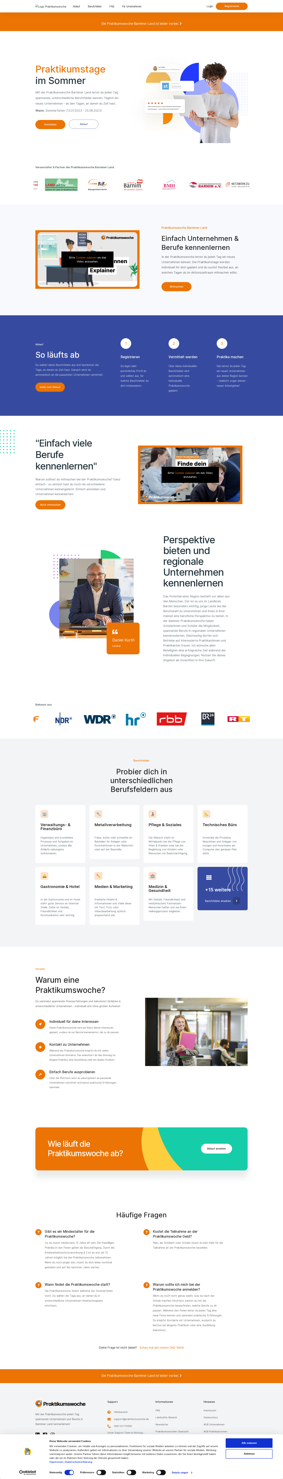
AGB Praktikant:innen (215, 1431)
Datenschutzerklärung (78, 1462)
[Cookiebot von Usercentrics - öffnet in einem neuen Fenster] (27, 1472)
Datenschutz (211, 1417)
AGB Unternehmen (214, 1424)
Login (210, 6)
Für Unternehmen (131, 6)
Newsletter (161, 1424)
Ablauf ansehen (216, 1148)
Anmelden (50, 124)
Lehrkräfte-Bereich (166, 1417)
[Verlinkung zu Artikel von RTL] (231, 719)
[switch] (101, 1472)
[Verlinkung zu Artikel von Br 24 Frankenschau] (195, 719)
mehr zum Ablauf (50, 387)
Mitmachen (176, 286)
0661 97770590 (123, 1426)
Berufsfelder (95, 6)
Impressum (56, 1462)
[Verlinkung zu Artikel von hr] (123, 719)
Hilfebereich (121, 1412)
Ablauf (76, 6)
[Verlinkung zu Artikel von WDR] (87, 719)
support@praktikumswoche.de (131, 1419)
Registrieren (232, 6)
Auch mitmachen (50, 504)
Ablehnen (249, 1453)
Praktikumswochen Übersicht (172, 1431)
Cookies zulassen (86, 257)
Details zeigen (180, 1472)
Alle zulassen (249, 1443)
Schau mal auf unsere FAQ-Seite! (161, 1347)
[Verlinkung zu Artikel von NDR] (51, 719)
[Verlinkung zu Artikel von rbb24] (159, 719)
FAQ (111, 6)
